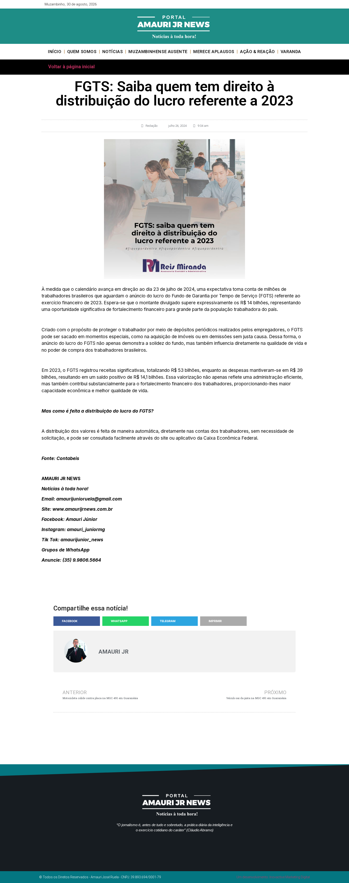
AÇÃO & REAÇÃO (257, 51)
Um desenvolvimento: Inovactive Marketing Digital (273, 877)
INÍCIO (54, 51)
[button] (76, 621)
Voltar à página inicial (71, 66)
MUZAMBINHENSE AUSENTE (158, 51)
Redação (151, 125)
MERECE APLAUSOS (213, 51)
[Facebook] (288, 4)
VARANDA (291, 51)
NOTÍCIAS (112, 51)
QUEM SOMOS (82, 51)
